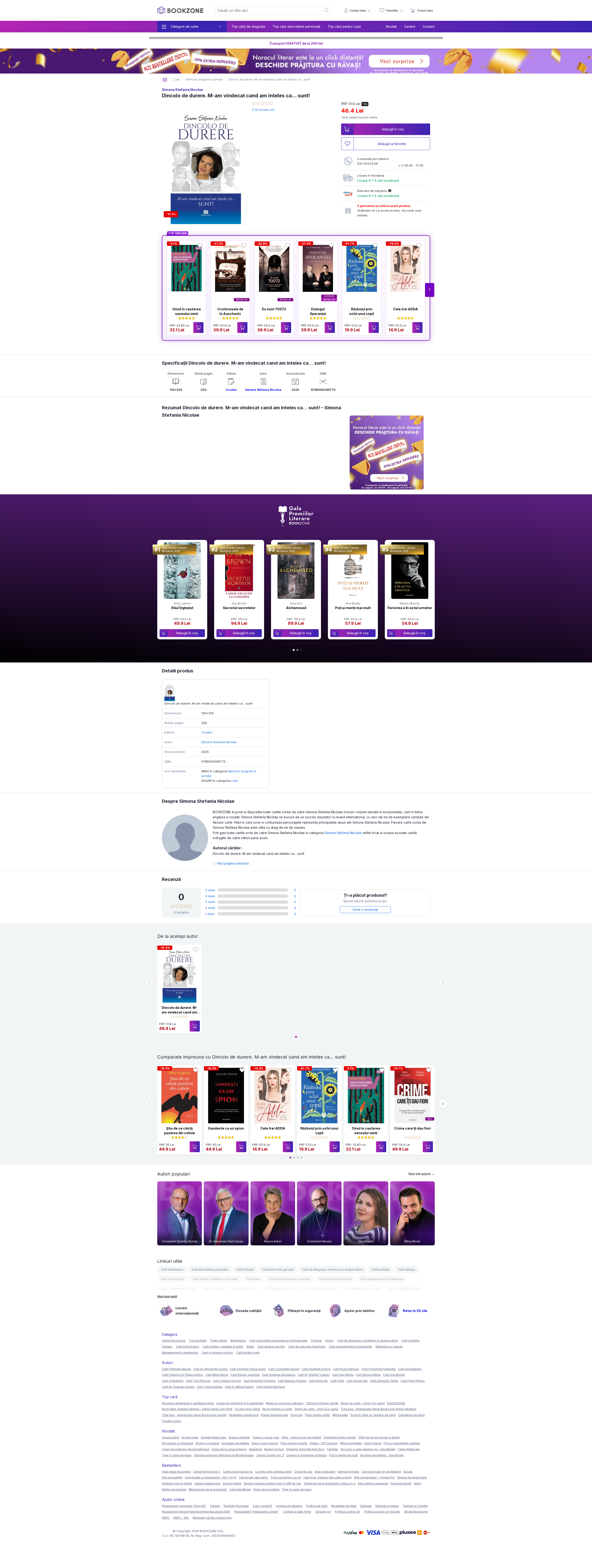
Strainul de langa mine (412, 1477)
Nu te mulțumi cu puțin (277, 1409)
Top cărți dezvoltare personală (296, 26)
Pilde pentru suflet (317, 1415)
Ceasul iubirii (170, 1437)
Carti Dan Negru (343, 1374)
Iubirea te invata (348, 1471)
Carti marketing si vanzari (178, 1288)
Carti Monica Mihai (368, 1374)
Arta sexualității (172, 1477)
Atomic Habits (232, 1483)
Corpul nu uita (303, 1471)
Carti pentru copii (243, 1288)
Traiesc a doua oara (265, 1437)
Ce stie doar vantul (247, 1409)
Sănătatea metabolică (244, 1415)
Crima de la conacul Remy (229, 1449)
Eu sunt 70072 (274, 309)
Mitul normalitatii (351, 1443)
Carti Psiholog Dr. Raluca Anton (182, 1374)
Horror (329, 1340)
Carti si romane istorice (217, 1352)
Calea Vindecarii (409, 1449)
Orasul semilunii (239, 1437)
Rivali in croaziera (207, 1443)
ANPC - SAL (181, 1517)
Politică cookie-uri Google (382, 1511)
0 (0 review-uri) (263, 109)
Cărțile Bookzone (173, 1340)
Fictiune (316, 1340)
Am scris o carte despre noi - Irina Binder (367, 1449)
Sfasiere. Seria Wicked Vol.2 (305, 1449)
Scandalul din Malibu (235, 1443)
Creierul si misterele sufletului (306, 1455)
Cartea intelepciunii (207, 1483)
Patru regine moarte (294, 1443)
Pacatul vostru (171, 1421)
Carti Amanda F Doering (259, 1381)
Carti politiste (380, 1269)
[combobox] (265, 10)
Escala (408, 1471)
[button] (429, 290)
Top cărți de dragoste (248, 26)
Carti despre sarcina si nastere (289, 1279)
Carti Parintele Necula (278, 1288)
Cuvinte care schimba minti (273, 1471)
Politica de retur (316, 1506)
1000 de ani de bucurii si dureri (379, 1437)
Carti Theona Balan (209, 1387)
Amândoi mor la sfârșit (177, 1483)
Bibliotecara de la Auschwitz (208, 1489)
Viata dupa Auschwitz (176, 1471)
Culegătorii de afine (411, 1415)
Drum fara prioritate (266, 1489)
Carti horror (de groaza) (277, 1269)
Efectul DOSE (396, 1403)
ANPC (166, 1517)
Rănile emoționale (174, 1489)
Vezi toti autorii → (421, 1174)
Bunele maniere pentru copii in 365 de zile (272, 1483)
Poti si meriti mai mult (343, 1455)
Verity (417, 1483)
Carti (234, 780)
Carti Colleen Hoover (227, 1381)
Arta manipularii (325, 1471)
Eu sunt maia (190, 1437)
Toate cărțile (218, 1340)
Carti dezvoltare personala (210, 1269)
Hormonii (296, 1415)
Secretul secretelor (239, 608)
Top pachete (198, 1340)
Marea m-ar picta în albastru (284, 1403)
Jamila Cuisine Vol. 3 (270, 1455)
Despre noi (323, 1511)
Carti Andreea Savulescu (278, 1374)
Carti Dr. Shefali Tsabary (314, 1374)
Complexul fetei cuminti (340, 1437)
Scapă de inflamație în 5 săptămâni (239, 1403)
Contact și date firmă (297, 1511)
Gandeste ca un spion (226, 1128)
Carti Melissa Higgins (292, 1381)
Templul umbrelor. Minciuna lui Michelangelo (224, 1455)
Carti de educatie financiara (306, 1346)
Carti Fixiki (337, 1381)
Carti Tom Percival (198, 1381)
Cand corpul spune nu (238, 1471)
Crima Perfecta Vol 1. (207, 1471)
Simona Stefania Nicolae (182, 90)
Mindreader (340, 1415)
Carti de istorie (213, 1288)
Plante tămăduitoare (274, 1415)
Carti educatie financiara (335, 1279)
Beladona (255, 1449)
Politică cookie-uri (347, 1511)
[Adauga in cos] (198, 327)
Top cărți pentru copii (344, 26)
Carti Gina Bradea (409, 1369)
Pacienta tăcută (401, 1483)
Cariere (409, 26)
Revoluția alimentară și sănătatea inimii (188, 1403)
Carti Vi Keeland (172, 1381)
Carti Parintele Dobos (316, 1369)
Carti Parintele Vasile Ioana (362, 1288)
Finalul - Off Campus (324, 1443)
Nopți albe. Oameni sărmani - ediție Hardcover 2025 (197, 1409)
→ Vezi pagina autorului (231, 863)
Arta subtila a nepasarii (373, 1483)
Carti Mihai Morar (217, 1374)
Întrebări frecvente (236, 1506)
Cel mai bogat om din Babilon (381, 1471)
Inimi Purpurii (372, 1443)
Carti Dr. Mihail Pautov (239, 1387)
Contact (429, 26)
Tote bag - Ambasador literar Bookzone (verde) (194, 1415)
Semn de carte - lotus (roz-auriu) (363, 1403)
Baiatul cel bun (274, 1449)
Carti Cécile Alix (357, 1381)
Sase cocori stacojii (265, 1443)
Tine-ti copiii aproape (176, 1455)
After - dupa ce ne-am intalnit (301, 1437)
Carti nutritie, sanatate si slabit (223, 1346)
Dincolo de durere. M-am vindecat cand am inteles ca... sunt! (179, 1012)
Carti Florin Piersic (413, 1381)
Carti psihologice (172, 1279)
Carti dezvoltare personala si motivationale (278, 1340)
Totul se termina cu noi (285, 1477)
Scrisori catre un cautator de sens (373, 1415)
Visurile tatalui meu (213, 1437)
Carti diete (253, 1279)
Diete (250, 1346)
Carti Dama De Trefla (384, 1381)
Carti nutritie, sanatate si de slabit (215, 1279)
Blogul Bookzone (416, 1511)
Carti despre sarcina (271, 1346)
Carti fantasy (406, 1269)
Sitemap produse (387, 1506)
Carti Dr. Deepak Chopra (178, 1387)
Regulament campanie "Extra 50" (184, 1506)
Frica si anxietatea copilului (402, 1443)
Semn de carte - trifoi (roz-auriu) (316, 1409)
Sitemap (366, 1506)
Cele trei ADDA (405, 309)
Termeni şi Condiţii (415, 1506)
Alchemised (296, 608)
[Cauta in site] (327, 10)
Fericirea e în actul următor (410, 608)
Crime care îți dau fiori (412, 1128)
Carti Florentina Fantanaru (378, 1369)
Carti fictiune (244, 1269)
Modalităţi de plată (343, 1506)
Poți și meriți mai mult (353, 608)
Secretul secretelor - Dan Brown (382, 1455)
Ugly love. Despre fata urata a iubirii (327, 1477)
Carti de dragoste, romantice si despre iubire (332, 1269)
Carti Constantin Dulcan (404, 1288)
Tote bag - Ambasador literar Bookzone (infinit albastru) (378, 1409)
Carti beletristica (172, 1269)
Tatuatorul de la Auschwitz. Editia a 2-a (329, 1483)
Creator (231, 389)
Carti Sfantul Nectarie (270, 1387)
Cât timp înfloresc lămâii (322, 1403)
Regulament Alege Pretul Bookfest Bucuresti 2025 (196, 1511)
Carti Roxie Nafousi (346, 1369)
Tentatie (332, 1449)
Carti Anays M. (318, 1381)
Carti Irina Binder (394, 1374)
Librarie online (165, 79)
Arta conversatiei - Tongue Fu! (374, 1477)
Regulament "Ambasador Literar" (256, 1511)
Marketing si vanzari (389, 1346)
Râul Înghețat (182, 608)
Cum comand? (262, 1506)
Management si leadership (180, 1352)
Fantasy (167, 1346)
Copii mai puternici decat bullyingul (185, 1449)
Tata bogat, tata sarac (253, 1477)
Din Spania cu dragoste (177, 1443)
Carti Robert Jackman (245, 1374)
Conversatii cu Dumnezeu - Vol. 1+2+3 (210, 1477)
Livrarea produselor (289, 1506)
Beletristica (238, 1340)
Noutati (391, 26)
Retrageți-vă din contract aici (212, 1517)
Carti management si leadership (381, 1279)
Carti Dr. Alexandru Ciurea (318, 1288)
